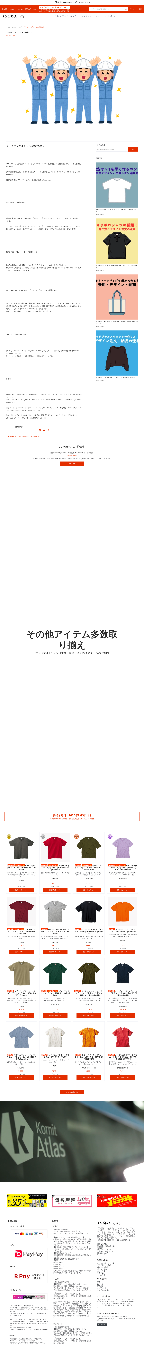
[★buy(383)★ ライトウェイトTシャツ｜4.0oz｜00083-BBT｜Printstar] (21, 911)
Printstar (21, 880)
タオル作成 (101, 1275)
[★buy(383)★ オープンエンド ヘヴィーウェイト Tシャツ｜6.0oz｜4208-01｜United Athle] (122, 973)
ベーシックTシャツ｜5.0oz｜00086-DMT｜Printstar (21, 868)
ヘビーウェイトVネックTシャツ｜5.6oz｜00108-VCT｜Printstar (55, 931)
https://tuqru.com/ (112, 1299)
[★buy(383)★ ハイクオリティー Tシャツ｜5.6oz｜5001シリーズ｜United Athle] (122, 847)
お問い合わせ (102, 1254)
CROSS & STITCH (122, 1068)
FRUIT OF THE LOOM (89, 1068)
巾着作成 (100, 1273)
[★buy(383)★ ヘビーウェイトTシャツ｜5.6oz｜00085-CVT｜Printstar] (55, 847)
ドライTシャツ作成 (104, 1265)
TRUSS (55, 1066)
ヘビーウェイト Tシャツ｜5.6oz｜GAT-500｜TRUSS (55, 1056)
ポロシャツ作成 (102, 1267)
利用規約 (100, 1248)
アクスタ (100, 1286)
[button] (133, 9)
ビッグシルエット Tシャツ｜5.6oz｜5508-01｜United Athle (89, 868)
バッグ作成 (101, 1271)
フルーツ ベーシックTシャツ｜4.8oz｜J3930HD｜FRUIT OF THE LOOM (89, 1057)
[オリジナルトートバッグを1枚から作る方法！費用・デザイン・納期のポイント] (117, 297)
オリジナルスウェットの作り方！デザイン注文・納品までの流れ (115, 377)
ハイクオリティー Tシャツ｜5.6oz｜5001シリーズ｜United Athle (123, 868)
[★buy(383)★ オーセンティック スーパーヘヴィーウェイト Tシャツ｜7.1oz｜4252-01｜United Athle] (88, 973)
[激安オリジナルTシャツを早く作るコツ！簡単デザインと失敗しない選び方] (117, 185)
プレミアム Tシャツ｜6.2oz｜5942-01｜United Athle (55, 993)
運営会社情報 (102, 1244)
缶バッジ (100, 1284)
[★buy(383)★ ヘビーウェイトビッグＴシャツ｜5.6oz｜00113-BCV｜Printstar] (88, 911)
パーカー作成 (102, 1269)
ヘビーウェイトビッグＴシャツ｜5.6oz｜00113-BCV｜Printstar (88, 931)
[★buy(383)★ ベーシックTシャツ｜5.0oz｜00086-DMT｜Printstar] (21, 847)
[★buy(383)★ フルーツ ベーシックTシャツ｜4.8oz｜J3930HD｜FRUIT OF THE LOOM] (88, 1037)
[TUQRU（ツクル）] (13, 16)
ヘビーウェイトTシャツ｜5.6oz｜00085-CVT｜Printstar (55, 868)
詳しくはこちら (102, 1324)
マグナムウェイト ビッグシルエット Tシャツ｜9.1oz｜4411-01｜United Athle (21, 1057)
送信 (133, 149)
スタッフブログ (17, 27)
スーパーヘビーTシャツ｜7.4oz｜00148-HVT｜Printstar (123, 930)
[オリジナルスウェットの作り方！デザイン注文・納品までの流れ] (117, 353)
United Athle (89, 878)
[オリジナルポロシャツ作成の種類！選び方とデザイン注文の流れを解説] (117, 241)
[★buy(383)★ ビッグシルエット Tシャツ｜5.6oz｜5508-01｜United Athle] (88, 847)
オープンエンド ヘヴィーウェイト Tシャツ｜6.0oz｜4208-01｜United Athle (122, 993)
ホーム (8, 27)
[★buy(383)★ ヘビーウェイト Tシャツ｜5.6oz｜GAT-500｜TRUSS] (55, 1037)
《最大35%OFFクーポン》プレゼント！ (72, 2)
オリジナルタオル (103, 1290)
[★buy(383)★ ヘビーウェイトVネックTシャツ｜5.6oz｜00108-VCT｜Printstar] (55, 911)
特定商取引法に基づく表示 (106, 1246)
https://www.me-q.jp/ (107, 1319)
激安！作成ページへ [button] (21, 890)
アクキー (100, 1282)
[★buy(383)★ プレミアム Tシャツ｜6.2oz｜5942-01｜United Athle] (55, 973)
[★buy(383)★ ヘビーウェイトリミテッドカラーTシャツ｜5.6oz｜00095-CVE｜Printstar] (21, 973)
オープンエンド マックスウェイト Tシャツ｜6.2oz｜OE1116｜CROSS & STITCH (122, 1057)
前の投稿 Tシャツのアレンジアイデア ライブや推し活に (24, 436)
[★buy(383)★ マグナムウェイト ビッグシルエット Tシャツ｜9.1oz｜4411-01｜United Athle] (21, 1037)
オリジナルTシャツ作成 (105, 1263)
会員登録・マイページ (105, 1252)
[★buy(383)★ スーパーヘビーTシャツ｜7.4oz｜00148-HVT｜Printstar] (122, 911)
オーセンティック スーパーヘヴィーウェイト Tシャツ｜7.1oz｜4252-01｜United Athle (89, 993)
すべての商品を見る (72, 1092)
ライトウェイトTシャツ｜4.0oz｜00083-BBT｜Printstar (22, 931)
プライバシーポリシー (105, 1250)
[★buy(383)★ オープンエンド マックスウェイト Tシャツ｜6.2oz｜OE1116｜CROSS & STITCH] (122, 1037)
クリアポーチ (102, 1288)
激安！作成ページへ (89, 890)
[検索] (126, 9)
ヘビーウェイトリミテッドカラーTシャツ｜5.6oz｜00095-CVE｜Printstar (21, 993)
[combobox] (106, 9)
